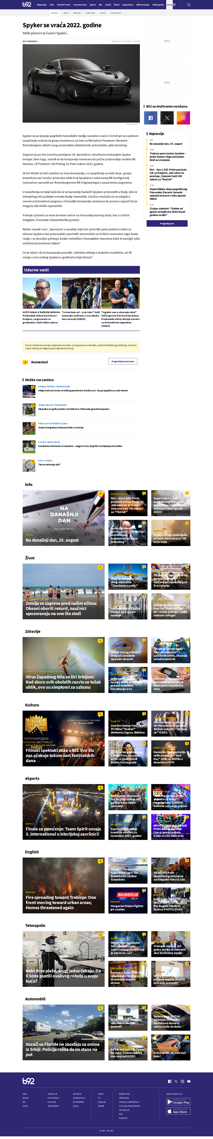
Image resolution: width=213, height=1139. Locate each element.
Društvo (158, 530)
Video (101, 1094)
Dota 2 (30, 823)
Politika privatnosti (129, 1106)
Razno (29, 535)
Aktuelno (159, 571)
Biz (24, 1102)
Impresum (124, 1098)
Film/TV (115, 721)
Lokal (76, 1106)
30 (33, 461)
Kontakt (123, 1118)
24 (33, 424)
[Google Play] (178, 1102)
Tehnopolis (79, 1098)
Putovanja (53, 1098)
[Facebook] (150, 117)
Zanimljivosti (119, 1045)
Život (25, 1106)
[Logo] (27, 4)
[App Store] (178, 1111)
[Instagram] (183, 117)
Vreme (101, 1106)
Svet (156, 494)
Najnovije (42, 4)
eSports (77, 1094)
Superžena (53, 1106)
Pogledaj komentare (123, 361)
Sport (26, 1098)
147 (32, 387)
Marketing (124, 1094)
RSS (121, 1114)
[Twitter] (167, 117)
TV (99, 1098)
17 (33, 405)
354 (32, 442)
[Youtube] (188, 1081)
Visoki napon (161, 1012)
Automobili (30, 41)
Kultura (52, 1102)
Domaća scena (162, 791)
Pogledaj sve (167, 223)
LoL (113, 791)
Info (25, 1094)
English (30, 892)
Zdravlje (52, 1094)
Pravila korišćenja (129, 1102)
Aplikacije (124, 1110)
